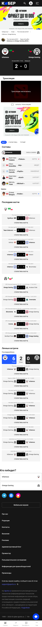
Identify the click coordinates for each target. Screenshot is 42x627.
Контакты (6, 527)
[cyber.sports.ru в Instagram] (18, 496)
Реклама (5, 540)
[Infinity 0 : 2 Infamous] (11, 50)
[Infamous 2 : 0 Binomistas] (9, 50)
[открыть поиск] (25, 3)
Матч (4, 142)
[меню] (37, 3)
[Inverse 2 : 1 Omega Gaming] (29, 51)
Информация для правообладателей (16, 566)
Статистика (13, 142)
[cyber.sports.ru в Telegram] (4, 496)
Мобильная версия (21, 505)
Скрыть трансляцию (23, 104)
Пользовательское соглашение (14, 560)
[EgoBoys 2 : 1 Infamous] (13, 51)
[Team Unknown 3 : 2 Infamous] (12, 51)
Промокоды (6, 573)
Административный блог (11, 547)
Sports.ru (7, 591)
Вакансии (5, 534)
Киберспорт (5, 31)
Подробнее (25, 608)
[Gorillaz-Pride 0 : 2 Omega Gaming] (28, 50)
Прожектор (6, 553)
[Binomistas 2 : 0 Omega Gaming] (30, 51)
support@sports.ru (9, 584)
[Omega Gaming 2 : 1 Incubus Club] (32, 50)
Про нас (5, 514)
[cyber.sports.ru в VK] (11, 496)
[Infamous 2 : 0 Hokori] (10, 50)
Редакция (6, 521)
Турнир (23, 142)
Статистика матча (21, 223)
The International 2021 (23, 31)
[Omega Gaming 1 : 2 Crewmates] (31, 51)
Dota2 (12, 31)
